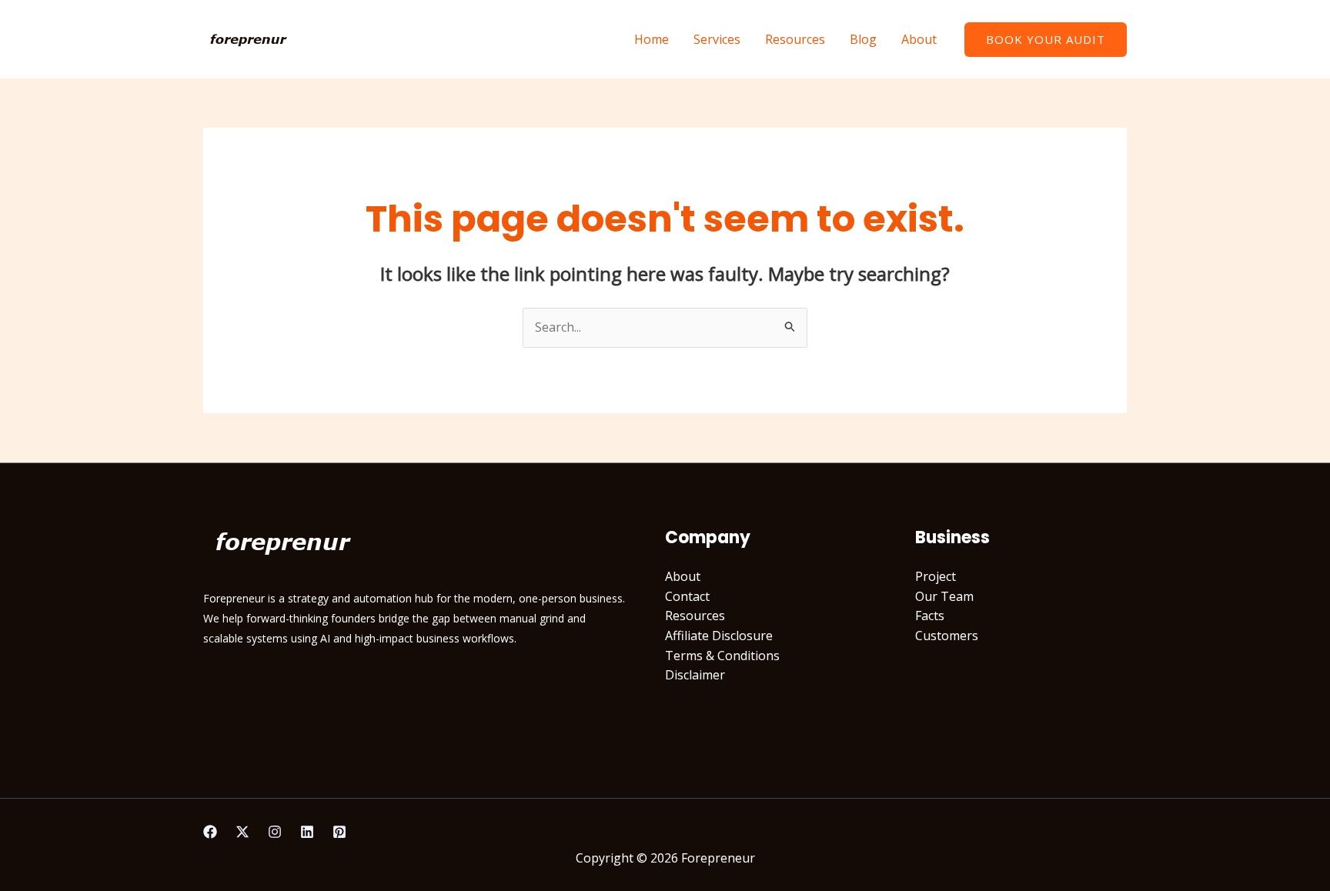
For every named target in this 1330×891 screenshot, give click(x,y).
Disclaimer (695, 674)
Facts (929, 615)
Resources (795, 39)
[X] (242, 832)
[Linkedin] (307, 832)
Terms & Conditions (722, 655)
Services (716, 39)
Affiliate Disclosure (719, 635)
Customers (946, 635)
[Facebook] (210, 832)
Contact (687, 596)
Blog (863, 39)
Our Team (944, 596)
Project (935, 576)
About (919, 39)
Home (651, 39)
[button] (1045, 39)
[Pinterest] (339, 832)
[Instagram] (275, 832)
